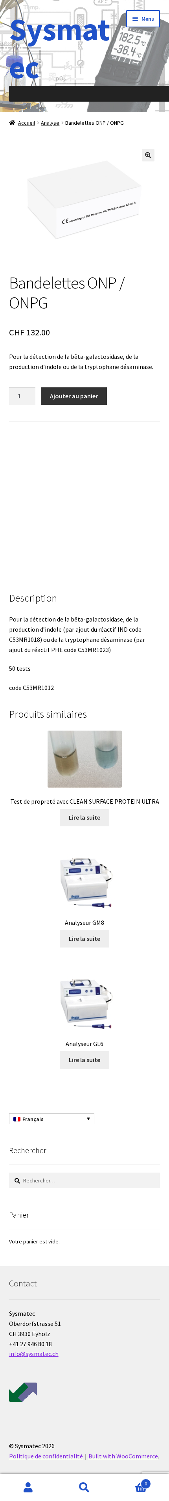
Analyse (50, 122)
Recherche (84, 1487)
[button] (148, 155)
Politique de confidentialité (46, 1456)
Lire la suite (84, 817)
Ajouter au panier (74, 396)
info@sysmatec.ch (34, 1354)
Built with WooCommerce (123, 1456)
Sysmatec (59, 48)
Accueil (26, 122)
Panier (130, 1481)
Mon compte (28, 1487)
